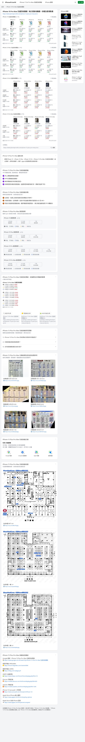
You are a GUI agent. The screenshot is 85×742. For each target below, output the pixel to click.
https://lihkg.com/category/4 (12, 671)
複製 (54, 147)
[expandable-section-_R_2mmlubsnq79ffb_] (55, 654)
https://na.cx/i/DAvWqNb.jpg (12, 647)
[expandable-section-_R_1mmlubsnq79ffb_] (55, 330)
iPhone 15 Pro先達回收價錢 (10, 78)
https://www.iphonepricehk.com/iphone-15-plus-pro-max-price (20, 14)
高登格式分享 (27, 313)
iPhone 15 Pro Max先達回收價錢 (11, 114)
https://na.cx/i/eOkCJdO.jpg (12, 431)
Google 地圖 (9, 455)
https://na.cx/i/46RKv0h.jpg (39, 406)
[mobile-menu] (2, 2)
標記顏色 (54, 16)
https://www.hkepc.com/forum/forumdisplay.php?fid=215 (21, 676)
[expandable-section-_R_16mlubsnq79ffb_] (55, 211)
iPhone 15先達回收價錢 (9, 17)
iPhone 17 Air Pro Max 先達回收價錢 (31, 2)
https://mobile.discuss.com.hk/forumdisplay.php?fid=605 (20, 681)
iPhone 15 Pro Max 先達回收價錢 (15, 7)
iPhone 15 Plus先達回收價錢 (10, 47)
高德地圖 (50, 455)
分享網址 (5, 145)
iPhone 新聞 (49, 2)
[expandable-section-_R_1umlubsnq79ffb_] (55, 354)
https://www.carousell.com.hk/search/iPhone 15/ (18, 692)
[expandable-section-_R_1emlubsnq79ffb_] (55, 276)
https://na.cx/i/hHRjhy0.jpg (39, 380)
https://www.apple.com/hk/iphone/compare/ (17, 702)
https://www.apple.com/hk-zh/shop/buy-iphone (18, 697)
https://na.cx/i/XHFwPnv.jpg (12, 380)
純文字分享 (8, 313)
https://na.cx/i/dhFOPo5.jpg (39, 431)
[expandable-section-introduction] (55, 155)
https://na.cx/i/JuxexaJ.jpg (11, 406)
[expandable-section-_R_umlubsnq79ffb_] (55, 191)
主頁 (2, 7)
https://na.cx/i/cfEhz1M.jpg (11, 525)
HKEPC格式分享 (46, 313)
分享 (82, 2)
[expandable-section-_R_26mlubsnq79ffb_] (55, 439)
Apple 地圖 (36, 455)
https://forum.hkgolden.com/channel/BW (16, 665)
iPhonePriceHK (10, 2)
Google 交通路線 (22, 455)
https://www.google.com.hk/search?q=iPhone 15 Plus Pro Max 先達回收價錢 (26, 660)
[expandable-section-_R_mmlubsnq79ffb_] (55, 169)
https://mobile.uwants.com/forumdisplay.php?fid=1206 (20, 686)
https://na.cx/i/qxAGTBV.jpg (12, 586)
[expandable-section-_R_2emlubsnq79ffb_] (55, 463)
